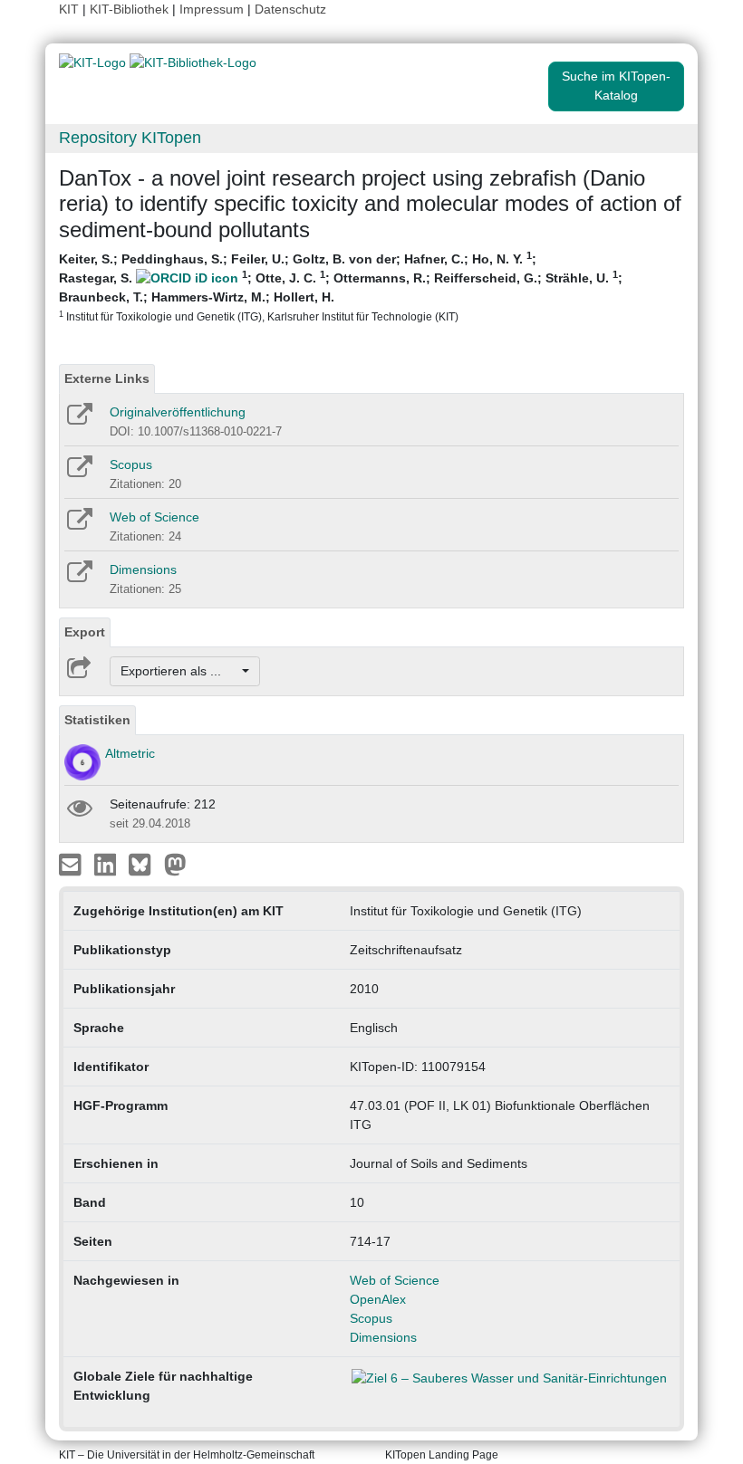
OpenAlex (378, 1299)
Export (84, 632)
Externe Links (107, 378)
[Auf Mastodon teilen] (175, 863)
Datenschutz (290, 9)
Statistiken (97, 720)
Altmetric (130, 753)
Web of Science (154, 517)
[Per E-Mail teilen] (72, 863)
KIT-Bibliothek (131, 9)
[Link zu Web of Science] (78, 525)
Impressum (211, 9)
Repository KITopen (130, 138)
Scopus (131, 464)
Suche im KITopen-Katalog (616, 85)
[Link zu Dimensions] (78, 577)
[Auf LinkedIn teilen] (107, 863)
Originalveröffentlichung (178, 412)
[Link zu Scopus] (78, 472)
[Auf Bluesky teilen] (144, 863)
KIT (69, 9)
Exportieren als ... (180, 671)
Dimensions (143, 569)
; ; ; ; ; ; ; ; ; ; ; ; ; (340, 286)
